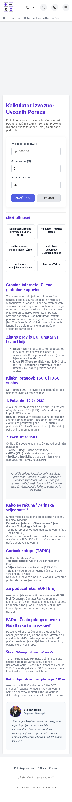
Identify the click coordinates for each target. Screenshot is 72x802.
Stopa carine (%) (21, 161)
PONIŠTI (49, 198)
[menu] (65, 7)
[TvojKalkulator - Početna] (8, 7)
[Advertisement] (36, 58)
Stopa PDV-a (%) (21, 177)
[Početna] (4, 18)
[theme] (54, 7)
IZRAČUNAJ (23, 198)
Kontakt (53, 768)
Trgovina (15, 18)
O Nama (42, 768)
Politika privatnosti (24, 768)
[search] (43, 7)
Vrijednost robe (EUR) (24, 143)
